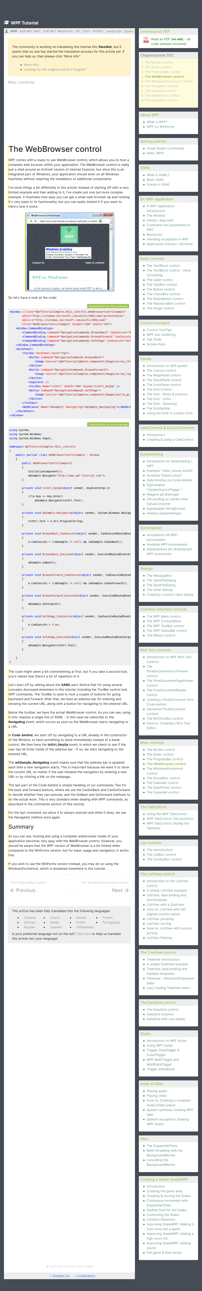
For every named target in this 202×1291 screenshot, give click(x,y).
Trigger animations (161, 1069)
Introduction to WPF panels (167, 366)
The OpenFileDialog (161, 580)
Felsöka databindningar (164, 513)
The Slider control (158, 67)
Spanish (56, 927)
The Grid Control (159, 389)
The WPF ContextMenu (164, 621)
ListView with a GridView (165, 905)
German (30, 922)
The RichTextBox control (165, 718)
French (108, 918)
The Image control (160, 308)
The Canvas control (161, 370)
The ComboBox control (164, 859)
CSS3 (86, 31)
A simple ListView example (167, 890)
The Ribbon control (161, 635)
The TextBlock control (163, 266)
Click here (83, 934)
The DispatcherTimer (162, 1146)
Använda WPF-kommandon (167, 544)
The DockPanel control (164, 385)
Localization (86, 1276)
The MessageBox (159, 575)
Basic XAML (155, 180)
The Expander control (161, 100)
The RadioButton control (165, 299)
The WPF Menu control (164, 616)
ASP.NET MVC (30, 31)
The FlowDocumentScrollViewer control (167, 671)
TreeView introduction (163, 959)
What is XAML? (158, 175)
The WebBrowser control (164, 76)
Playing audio (157, 1091)
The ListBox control (161, 854)
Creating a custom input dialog (170, 594)
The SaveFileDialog (161, 585)
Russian (29, 927)
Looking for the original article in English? (55, 69)
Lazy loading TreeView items (168, 988)
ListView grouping (160, 919)
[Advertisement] (69, 114)
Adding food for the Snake (167, 1210)
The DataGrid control (162, 1009)
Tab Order (154, 339)
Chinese (30, 918)
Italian (54, 922)
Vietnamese (85, 927)
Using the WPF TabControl (166, 814)
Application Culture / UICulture (170, 244)
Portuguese (111, 922)
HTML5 (98, 31)
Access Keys (156, 344)
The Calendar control (160, 91)
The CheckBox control (163, 294)
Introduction (156, 435)
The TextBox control (162, 284)
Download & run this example (108, 306)
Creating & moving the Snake (168, 1196)
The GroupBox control (161, 86)
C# (77, 31)
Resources (154, 234)
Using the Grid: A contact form (170, 413)
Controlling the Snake (163, 1215)
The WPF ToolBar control (165, 626)
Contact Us (60, 1276)
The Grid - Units (159, 399)
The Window (156, 215)
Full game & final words (164, 1253)
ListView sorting (159, 923)
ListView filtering (159, 938)
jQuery (129, 31)
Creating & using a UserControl (170, 439)
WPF (13, 31)
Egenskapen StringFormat (166, 508)
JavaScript (114, 31)
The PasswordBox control (166, 303)
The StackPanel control (164, 380)
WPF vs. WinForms (160, 127)
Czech (55, 918)
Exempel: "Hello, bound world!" (170, 471)
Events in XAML (158, 184)
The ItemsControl (160, 850)
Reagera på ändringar (163, 494)
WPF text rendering (161, 335)
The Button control (161, 289)
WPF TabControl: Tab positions (170, 819)
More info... (32, 65)
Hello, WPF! (155, 153)
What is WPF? (157, 122)
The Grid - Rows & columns (167, 394)
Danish (81, 918)
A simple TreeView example (167, 964)
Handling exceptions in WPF (168, 239)
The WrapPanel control (164, 375)
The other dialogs (160, 590)
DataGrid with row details (166, 1019)
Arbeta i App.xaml (160, 220)
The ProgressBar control (163, 72)
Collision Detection (161, 1219)
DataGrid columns (160, 1014)
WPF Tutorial (24, 22)
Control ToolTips (159, 330)
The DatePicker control (162, 95)
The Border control (159, 62)
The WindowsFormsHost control (169, 81)
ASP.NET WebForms (58, 31)
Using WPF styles (160, 1045)
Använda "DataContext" (164, 475)
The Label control (160, 280)
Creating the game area (164, 1191)
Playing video (157, 1096)
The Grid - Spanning (162, 404)
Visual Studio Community (165, 148)
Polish (80, 922)
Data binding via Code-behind (169, 480)
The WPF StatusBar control (167, 630)
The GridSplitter (158, 408)
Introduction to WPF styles (166, 1041)
